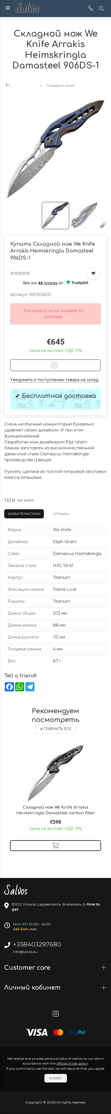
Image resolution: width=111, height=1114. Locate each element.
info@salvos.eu (25, 952)
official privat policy (72, 1063)
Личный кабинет (33, 987)
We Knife (25, 500)
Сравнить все (57, 729)
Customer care (28, 967)
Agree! (55, 1078)
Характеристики (24, 514)
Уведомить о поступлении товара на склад (54, 379)
